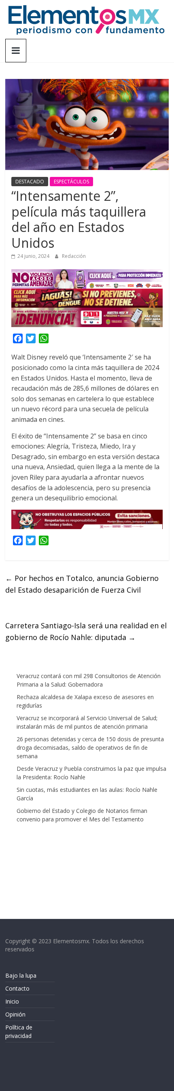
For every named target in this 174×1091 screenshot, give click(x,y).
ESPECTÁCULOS (71, 181)
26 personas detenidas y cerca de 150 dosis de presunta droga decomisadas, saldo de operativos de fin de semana (90, 747)
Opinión (15, 1014)
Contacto (17, 988)
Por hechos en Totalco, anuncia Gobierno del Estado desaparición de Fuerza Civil (82, 584)
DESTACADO (29, 181)
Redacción (74, 256)
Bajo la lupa (20, 975)
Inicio (12, 1001)
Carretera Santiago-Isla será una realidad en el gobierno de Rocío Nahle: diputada (86, 631)
